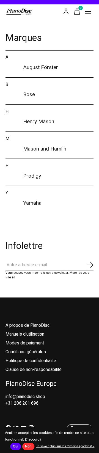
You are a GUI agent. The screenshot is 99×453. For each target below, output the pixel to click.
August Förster (40, 67)
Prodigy (32, 176)
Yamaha (32, 203)
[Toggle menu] (88, 11)
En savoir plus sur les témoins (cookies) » (65, 446)
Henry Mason (38, 121)
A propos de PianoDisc (28, 325)
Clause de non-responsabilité (34, 369)
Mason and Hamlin (44, 149)
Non (28, 446)
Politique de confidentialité (31, 360)
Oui (15, 446)
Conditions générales (26, 352)
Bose (29, 94)
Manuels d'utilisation (25, 334)
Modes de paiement (25, 343)
